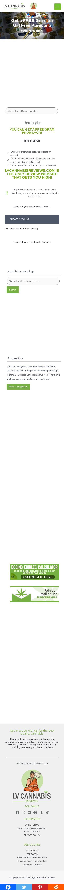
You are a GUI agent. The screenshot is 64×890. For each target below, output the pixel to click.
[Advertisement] (32, 71)
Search (12, 290)
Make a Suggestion (18, 386)
